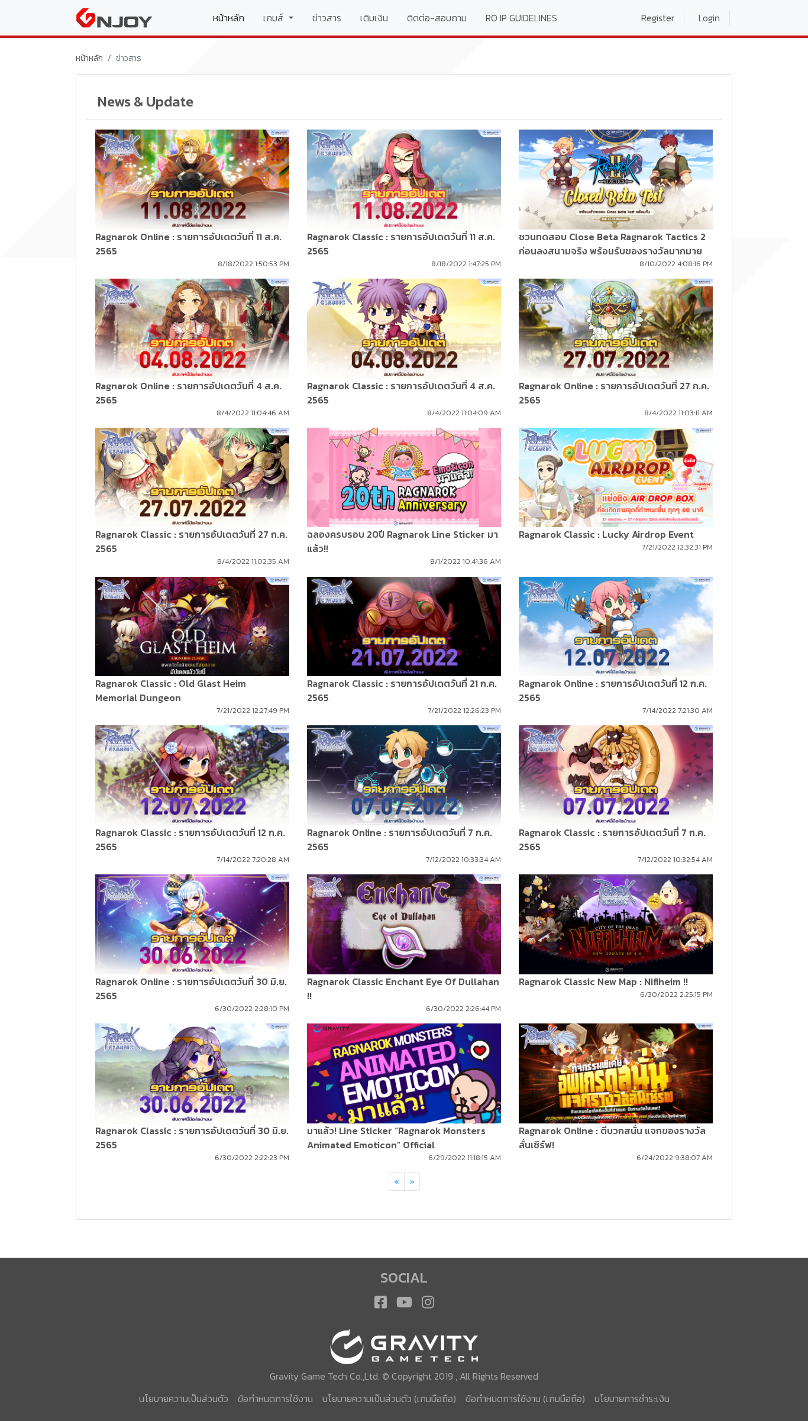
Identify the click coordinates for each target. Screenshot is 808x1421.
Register (657, 18)
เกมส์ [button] (274, 18)
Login (709, 18)
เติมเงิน (374, 18)
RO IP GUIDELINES (521, 18)
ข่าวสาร (326, 18)
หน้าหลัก (233, 17)
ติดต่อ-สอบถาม (437, 18)
